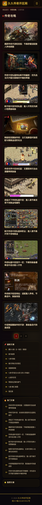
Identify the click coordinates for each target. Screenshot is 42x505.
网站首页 (6, 10)
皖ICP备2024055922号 (21, 501)
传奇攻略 (13, 10)
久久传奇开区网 (18, 3)
